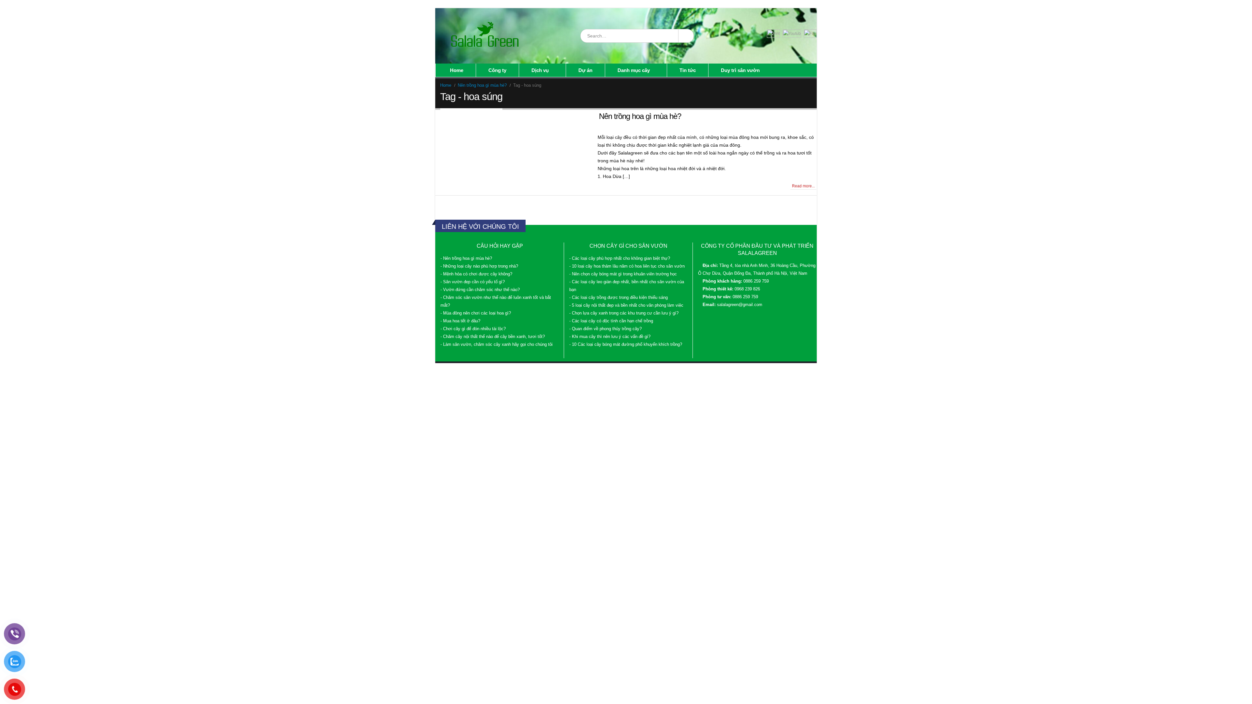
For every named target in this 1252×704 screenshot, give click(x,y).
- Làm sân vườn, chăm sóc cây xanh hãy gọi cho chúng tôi (496, 344)
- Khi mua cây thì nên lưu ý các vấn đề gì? (609, 336)
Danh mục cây (634, 70)
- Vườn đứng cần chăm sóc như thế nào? (480, 289)
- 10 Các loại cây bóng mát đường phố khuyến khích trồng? (625, 344)
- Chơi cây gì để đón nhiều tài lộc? (473, 329)
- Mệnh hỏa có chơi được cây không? (476, 274)
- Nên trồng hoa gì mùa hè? (466, 258)
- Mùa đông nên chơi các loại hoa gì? (475, 313)
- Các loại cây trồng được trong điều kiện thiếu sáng (618, 297)
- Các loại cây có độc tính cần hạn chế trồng (611, 321)
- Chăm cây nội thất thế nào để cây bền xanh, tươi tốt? (492, 336)
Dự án (585, 70)
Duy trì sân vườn (740, 70)
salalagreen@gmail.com (739, 304)
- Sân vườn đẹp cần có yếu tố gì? (472, 282)
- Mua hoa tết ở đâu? (460, 321)
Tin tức (687, 70)
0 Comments (454, 186)
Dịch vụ (540, 70)
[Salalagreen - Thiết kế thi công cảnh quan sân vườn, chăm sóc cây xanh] (485, 36)
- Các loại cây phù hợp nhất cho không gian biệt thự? (619, 258)
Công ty (497, 70)
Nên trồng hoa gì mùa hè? (640, 116)
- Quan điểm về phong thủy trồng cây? (605, 329)
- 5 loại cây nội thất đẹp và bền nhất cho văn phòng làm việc (626, 305)
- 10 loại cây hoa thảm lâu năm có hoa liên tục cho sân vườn (627, 266)
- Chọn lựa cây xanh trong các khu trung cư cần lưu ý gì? (623, 313)
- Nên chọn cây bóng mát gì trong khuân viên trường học (623, 274)
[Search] (685, 35)
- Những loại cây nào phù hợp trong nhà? (479, 266)
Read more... (803, 186)
